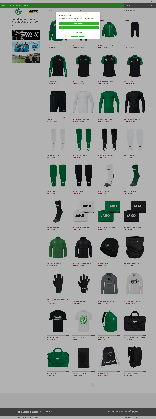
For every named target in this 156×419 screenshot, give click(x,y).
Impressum (82, 35)
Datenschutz (75, 35)
